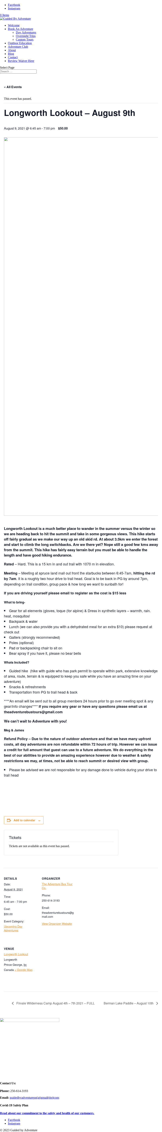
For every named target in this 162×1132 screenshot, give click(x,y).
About (12, 50)
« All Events (13, 87)
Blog (11, 53)
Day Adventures (26, 32)
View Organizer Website (57, 924)
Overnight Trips (26, 36)
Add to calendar (24, 820)
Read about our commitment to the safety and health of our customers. (47, 1113)
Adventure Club (18, 46)
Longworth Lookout (16, 954)
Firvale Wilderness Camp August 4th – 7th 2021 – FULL (55, 1003)
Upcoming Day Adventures (13, 928)
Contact (13, 57)
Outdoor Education (20, 43)
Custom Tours (24, 39)
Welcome (14, 25)
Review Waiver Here (21, 60)
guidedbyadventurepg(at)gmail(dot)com (34, 1097)
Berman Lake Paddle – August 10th (129, 1003)
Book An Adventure (20, 29)
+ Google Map (23, 970)
